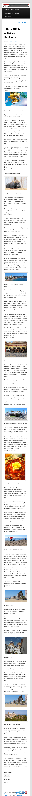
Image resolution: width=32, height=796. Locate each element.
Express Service (9, 13)
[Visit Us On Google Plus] (26, 793)
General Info (8, 16)
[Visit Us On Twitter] (20, 793)
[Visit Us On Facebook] (23, 793)
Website (7, 9)
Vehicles (17, 13)
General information (9, 794)
